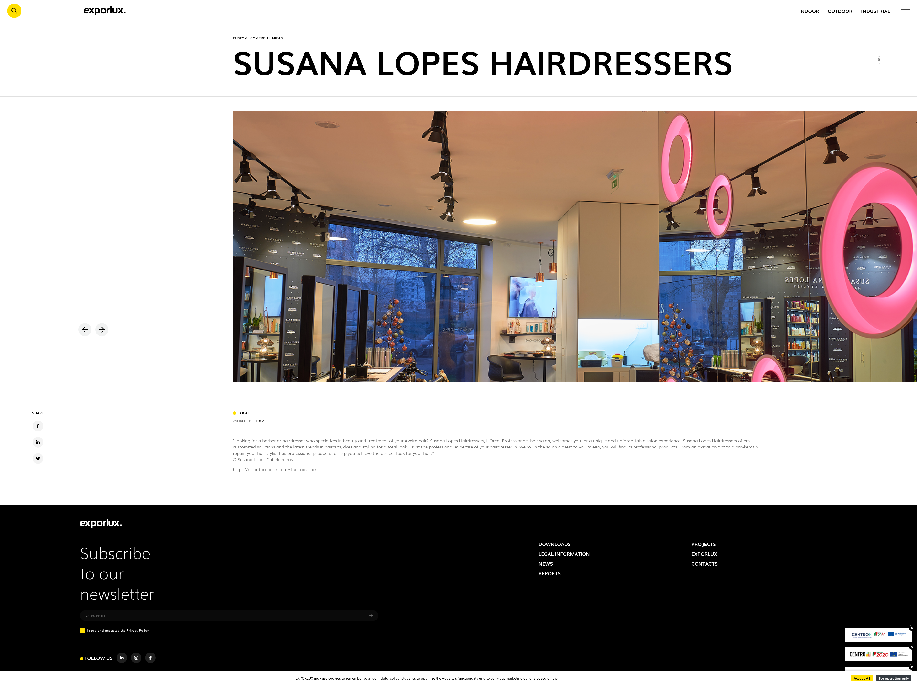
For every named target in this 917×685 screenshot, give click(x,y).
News (545, 563)
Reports (549, 573)
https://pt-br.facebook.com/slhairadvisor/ (274, 469)
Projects (703, 543)
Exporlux (704, 553)
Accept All (862, 677)
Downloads (554, 543)
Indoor (809, 10)
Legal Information (564, 553)
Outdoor (840, 10)
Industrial (875, 10)
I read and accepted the (118, 630)
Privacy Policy (138, 630)
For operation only (894, 677)
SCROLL (878, 58)
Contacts (704, 563)
